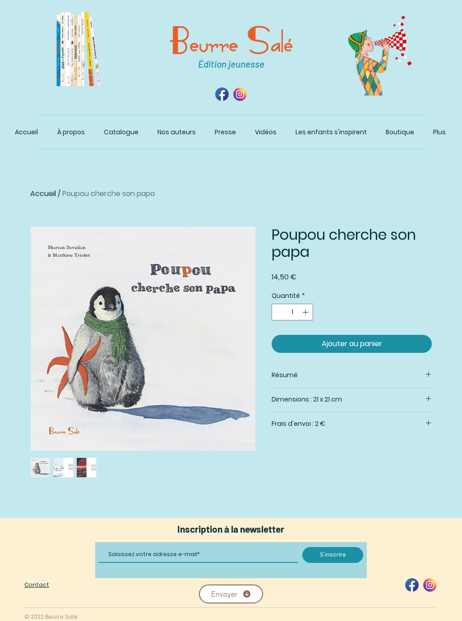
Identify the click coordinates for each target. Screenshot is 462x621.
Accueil (43, 193)
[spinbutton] (292, 312)
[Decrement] (278, 312)
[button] (121, 132)
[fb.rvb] (222, 94)
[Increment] (306, 312)
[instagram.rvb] (240, 94)
